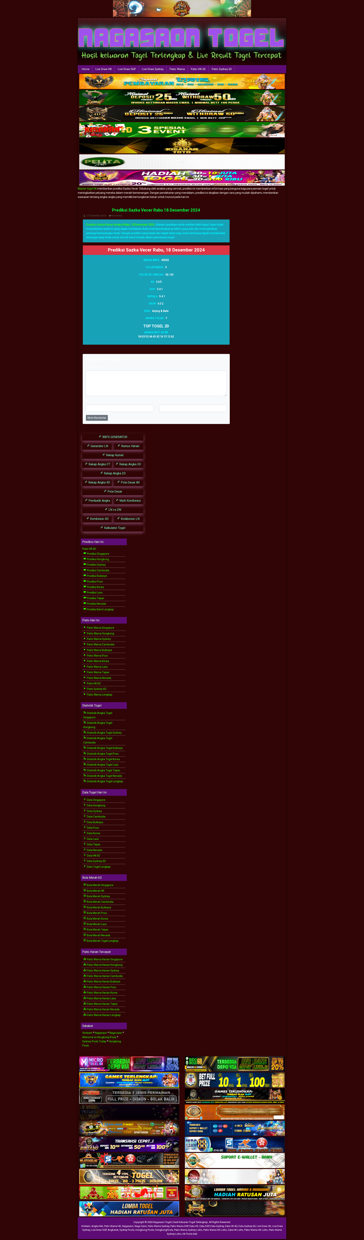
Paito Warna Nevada (98, 677)
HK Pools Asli (189, 1233)
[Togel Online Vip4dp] (235, 1096)
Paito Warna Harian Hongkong (104, 964)
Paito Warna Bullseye (99, 650)
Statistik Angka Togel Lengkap (104, 781)
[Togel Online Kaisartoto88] (129, 1192)
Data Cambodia (95, 816)
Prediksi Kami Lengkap (100, 609)
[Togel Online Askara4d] (129, 1128)
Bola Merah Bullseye (98, 907)
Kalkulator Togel (114, 528)
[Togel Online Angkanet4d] (235, 1160)
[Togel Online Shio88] (235, 1192)
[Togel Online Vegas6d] (129, 1112)
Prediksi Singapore (97, 553)
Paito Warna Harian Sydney (102, 970)
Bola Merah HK (95, 890)
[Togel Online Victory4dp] (129, 1080)
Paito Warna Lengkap (99, 694)
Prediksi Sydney (96, 564)
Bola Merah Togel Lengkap (102, 940)
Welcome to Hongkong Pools (99, 1037)
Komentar (117, 215)
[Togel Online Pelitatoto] (182, 162)
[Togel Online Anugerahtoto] (235, 1128)
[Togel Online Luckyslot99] (235, 1080)
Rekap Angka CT (99, 464)
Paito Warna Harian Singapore (104, 959)
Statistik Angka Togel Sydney (104, 732)
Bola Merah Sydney (98, 896)
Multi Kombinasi (130, 500)
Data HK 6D (93, 855)
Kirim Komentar (97, 417)
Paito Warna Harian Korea (101, 992)
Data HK (193, 1226)
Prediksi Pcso (94, 581)
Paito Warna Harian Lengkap (103, 1015)
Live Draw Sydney (153, 69)
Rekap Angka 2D (114, 473)
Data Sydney (94, 811)
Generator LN (99, 446)
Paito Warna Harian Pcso (101, 987)
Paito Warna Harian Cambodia (104, 976)
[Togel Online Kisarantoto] (182, 146)
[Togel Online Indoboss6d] (235, 1064)
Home (85, 69)
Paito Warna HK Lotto (215, 1229)
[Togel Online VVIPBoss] (182, 81)
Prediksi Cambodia (97, 570)
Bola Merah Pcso (96, 912)
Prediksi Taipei (95, 598)
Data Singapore (95, 799)
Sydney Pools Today (94, 1041)
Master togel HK (87, 188)
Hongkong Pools (144, 1229)
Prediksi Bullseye (96, 575)
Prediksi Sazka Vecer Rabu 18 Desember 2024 (156, 210)
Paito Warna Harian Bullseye (103, 981)
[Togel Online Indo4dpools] (129, 1208)
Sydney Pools (126, 1229)
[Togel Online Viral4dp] (182, 178)
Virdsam (87, 1032)
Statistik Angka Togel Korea (103, 759)
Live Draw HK (104, 69)
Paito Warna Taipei (97, 672)
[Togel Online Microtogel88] (129, 1064)
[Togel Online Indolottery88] (235, 1144)
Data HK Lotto (235, 1229)
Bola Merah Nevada (98, 935)
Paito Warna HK (112, 1226)
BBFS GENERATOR (114, 437)
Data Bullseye (94, 822)
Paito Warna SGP (179, 1226)
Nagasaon (101, 1032)
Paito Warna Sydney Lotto (188, 1229)
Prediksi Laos (94, 592)
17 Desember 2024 (96, 215)
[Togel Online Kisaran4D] (182, 129)
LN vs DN (114, 509)
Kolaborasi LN (130, 519)
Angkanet (113, 1229)
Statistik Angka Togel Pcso (102, 753)
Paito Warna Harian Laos (101, 998)
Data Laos (92, 838)
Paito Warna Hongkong (100, 633)
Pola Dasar (114, 491)
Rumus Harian (129, 446)
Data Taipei (93, 844)
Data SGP (204, 1226)
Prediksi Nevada (96, 603)
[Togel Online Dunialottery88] (235, 1112)
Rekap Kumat (114, 455)
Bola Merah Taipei (97, 929)
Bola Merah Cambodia (99, 901)
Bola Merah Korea (97, 918)
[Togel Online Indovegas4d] (235, 1208)
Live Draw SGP (127, 69)
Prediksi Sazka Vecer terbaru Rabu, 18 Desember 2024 (120, 224)
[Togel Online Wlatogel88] (129, 1160)
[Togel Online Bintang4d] (129, 1144)
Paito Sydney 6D (222, 69)
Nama (89, 401)
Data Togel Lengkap (98, 866)
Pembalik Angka (99, 500)
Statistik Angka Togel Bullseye (104, 748)
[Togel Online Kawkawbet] (129, 1096)
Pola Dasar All (130, 482)
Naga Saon (141, 1226)
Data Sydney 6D (96, 861)
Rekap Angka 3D (129, 464)
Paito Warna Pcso (97, 655)
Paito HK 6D (198, 69)
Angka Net (97, 1226)
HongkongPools (164, 1229)
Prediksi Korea (95, 587)
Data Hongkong (95, 805)
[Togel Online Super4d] (182, 113)
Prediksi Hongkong (97, 559)
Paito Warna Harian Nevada (102, 1009)
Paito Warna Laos (97, 666)
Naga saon (115, 1032)
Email (162, 401)
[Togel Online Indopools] (235, 1176)
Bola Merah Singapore (99, 885)
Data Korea (93, 833)
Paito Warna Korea (97, 661)
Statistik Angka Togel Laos (102, 764)
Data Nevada (94, 850)
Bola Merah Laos (96, 924)
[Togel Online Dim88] (182, 97)
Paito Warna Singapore (100, 627)
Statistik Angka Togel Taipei (103, 770)
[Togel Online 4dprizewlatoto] (129, 1176)
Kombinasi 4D (99, 519)
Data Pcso (92, 827)
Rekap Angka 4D (99, 482)
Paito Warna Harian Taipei (102, 1003)
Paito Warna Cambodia (100, 644)
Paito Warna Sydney (98, 638)
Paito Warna (177, 69)
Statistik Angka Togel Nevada (104, 775)
